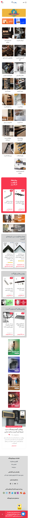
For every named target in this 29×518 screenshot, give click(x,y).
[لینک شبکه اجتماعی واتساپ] (13, 484)
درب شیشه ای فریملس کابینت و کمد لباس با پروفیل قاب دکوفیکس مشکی (9, 257)
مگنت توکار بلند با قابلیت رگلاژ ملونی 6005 (9, 290)
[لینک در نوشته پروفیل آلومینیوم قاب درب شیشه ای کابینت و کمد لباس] (14, 418)
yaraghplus (16, 435)
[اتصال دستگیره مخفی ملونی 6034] (8, 194)
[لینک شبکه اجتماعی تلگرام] (10, 484)
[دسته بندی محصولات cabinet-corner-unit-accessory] (20, 53)
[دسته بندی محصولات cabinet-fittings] (20, 150)
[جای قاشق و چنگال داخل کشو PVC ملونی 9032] (19, 317)
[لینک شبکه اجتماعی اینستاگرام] (17, 484)
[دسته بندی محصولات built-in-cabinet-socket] (8, 150)
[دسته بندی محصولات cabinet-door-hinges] (20, 101)
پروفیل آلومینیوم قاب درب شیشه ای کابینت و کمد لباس (13, 430)
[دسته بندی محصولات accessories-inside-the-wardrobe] (8, 35)
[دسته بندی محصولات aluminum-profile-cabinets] (20, 133)
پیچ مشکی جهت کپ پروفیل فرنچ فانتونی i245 (19, 202)
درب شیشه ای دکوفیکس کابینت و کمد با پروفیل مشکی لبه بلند (19, 256)
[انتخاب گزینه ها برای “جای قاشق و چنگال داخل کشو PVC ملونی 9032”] (16, 314)
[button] (16, 191)
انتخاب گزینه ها (16, 244)
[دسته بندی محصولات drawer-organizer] (8, 52)
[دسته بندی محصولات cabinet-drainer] (20, 34)
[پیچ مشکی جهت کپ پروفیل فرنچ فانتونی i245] (19, 194)
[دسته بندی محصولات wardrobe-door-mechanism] (8, 116)
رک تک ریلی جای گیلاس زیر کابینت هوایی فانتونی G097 (8, 325)
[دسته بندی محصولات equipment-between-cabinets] (20, 166)
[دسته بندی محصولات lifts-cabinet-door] (20, 116)
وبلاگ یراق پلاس (9, 426)
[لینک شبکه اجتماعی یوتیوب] (15, 484)
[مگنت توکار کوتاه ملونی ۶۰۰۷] (19, 282)
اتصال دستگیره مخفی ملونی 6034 (8, 202)
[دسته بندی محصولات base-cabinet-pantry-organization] (8, 69)
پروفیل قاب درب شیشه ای (16, 426)
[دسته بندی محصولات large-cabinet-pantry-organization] (8, 85)
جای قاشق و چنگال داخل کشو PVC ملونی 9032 (20, 325)
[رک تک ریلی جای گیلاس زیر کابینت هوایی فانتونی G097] (8, 317)
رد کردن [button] (2, 514)
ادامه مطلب (14, 446)
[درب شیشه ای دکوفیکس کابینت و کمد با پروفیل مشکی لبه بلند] (19, 247)
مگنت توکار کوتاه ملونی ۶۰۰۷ (20, 289)
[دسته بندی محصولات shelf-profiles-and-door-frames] (8, 133)
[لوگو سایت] (14, 2)
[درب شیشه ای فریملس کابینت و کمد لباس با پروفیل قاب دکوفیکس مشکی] (8, 247)
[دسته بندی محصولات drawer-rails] (8, 101)
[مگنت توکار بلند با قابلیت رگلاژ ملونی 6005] (8, 282)
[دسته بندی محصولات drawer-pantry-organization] (20, 85)
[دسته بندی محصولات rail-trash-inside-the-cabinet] (20, 69)
